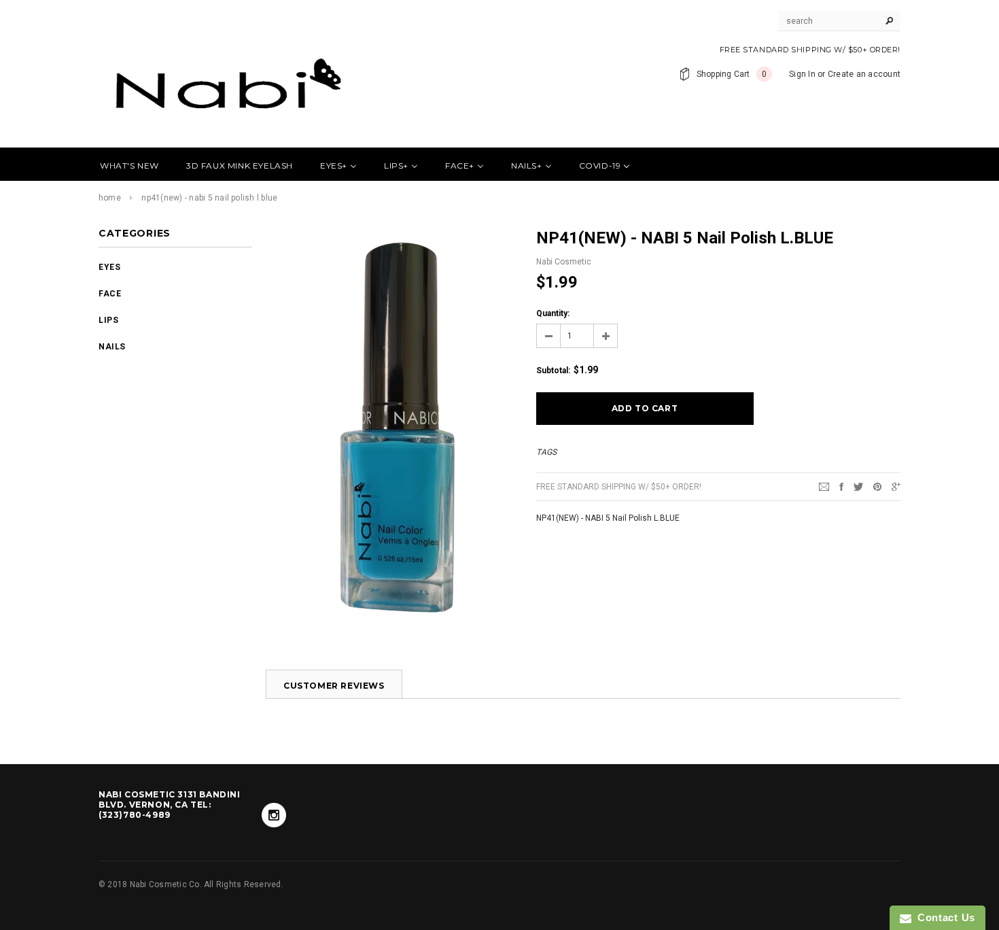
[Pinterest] (877, 486)
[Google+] (896, 486)
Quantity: (552, 313)
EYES (109, 267)
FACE (110, 293)
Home (110, 198)
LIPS (108, 320)
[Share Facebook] (841, 486)
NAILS (112, 346)
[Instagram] (274, 815)
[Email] (824, 486)
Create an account (864, 74)
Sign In (802, 74)
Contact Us (943, 917)
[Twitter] (858, 486)
